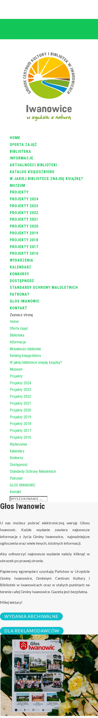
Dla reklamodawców (31, 631)
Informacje (21, 158)
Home (15, 138)
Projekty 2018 (24, 240)
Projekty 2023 (24, 206)
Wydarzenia (21, 260)
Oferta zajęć (23, 144)
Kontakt (18, 308)
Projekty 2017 (24, 247)
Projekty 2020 (24, 226)
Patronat (19, 294)
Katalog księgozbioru (32, 172)
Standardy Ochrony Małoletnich (44, 287)
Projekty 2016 (24, 253)
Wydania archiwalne (31, 616)
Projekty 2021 (24, 219)
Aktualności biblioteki (33, 165)
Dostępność (22, 281)
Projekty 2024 (24, 199)
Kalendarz (20, 267)
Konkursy (19, 274)
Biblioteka (20, 151)
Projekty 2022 (24, 212)
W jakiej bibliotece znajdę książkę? (46, 178)
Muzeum (17, 185)
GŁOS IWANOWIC (25, 301)
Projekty (19, 192)
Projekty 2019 (24, 233)
